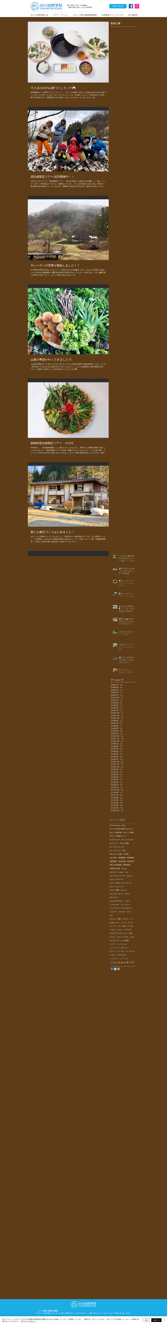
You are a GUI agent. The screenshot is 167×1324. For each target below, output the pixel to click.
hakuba (124, 868)
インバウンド (125, 904)
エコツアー (114, 912)
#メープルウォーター (117, 847)
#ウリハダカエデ (127, 840)
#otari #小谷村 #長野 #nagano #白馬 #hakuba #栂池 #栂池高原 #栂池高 (122, 829)
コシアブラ (127, 930)
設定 (146, 1320)
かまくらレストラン (117, 886)
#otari (123, 825)
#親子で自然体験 (116, 865)
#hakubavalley (115, 825)
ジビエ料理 (124, 941)
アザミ (127, 901)
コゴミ (119, 930)
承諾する (156, 1320)
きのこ (127, 894)
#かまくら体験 (128, 832)
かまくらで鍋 (114, 883)
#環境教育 (113, 861)
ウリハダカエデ (126, 908)
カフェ (129, 912)
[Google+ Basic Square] (118, 969)
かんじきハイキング (117, 894)
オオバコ (122, 912)
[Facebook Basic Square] (112, 969)
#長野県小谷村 (115, 868)
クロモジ (113, 930)
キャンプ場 (121, 926)
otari (126, 872)
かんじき (124, 890)
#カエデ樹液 (124, 843)
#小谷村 (126, 854)
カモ (111, 915)
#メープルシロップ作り (118, 850)
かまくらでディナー (117, 879)
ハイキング (114, 959)
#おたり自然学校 (116, 832)
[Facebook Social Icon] (131, 6)
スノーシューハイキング (118, 948)
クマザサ (130, 926)
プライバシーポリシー (28, 1321)
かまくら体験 (114, 890)
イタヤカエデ (114, 904)
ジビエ (132, 937)
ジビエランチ (114, 941)
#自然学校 (130, 861)
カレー (118, 923)
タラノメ (113, 951)
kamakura (113, 872)
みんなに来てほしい (117, 901)
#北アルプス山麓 (116, 854)
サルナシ (113, 937)
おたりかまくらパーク (118, 876)
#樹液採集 (130, 858)
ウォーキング (114, 908)
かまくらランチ (126, 883)
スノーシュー (122, 944)
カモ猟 (112, 923)
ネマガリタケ (122, 955)
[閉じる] (164, 1320)
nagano (121, 872)
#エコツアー (114, 843)
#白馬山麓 (122, 861)
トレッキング (130, 951)
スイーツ (113, 944)
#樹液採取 (122, 858)
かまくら (130, 876)
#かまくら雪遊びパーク (118, 836)
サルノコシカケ (122, 937)
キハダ (130, 923)
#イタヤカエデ (115, 840)
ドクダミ (113, 955)
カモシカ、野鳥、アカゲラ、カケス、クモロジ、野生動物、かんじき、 (122, 919)
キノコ (124, 923)
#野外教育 (126, 865)
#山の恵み (113, 858)
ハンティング (123, 959)
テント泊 (120, 951)
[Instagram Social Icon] (137, 6)
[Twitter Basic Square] (115, 969)
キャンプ (113, 926)
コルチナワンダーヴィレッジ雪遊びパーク (122, 933)
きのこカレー (114, 897)
